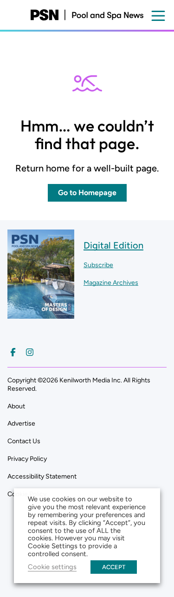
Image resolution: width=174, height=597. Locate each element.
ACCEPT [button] (113, 567)
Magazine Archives (111, 283)
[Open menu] (158, 16)
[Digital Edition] (40, 314)
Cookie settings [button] (52, 567)
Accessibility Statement (42, 476)
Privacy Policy (27, 459)
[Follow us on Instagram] (29, 352)
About (16, 406)
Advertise (21, 423)
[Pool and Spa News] (87, 14)
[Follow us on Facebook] (13, 352)
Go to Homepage (87, 192)
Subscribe (98, 265)
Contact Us (23, 441)
